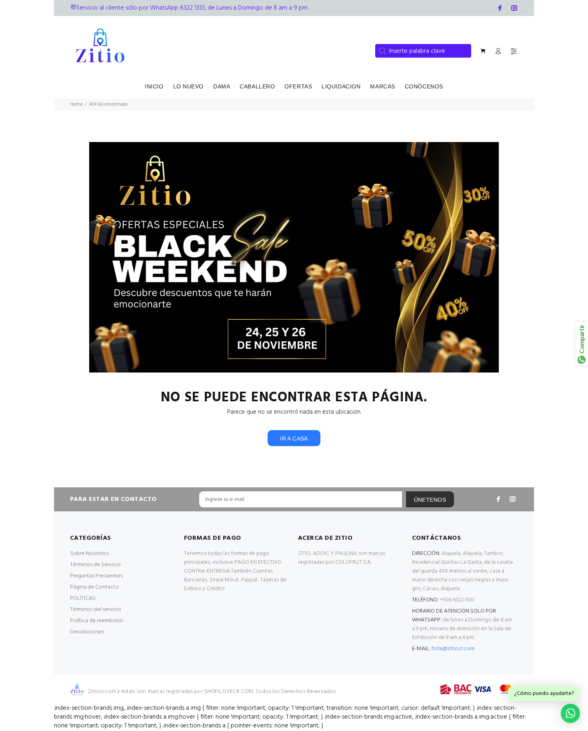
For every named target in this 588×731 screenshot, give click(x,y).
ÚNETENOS (430, 500)
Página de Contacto (94, 587)
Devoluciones (87, 632)
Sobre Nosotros (89, 553)
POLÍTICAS (83, 598)
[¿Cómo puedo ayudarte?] (570, 713)
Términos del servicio (95, 609)
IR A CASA (294, 438)
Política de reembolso (96, 620)
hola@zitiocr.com (453, 648)
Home (76, 104)
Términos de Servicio (95, 564)
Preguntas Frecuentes (96, 576)
